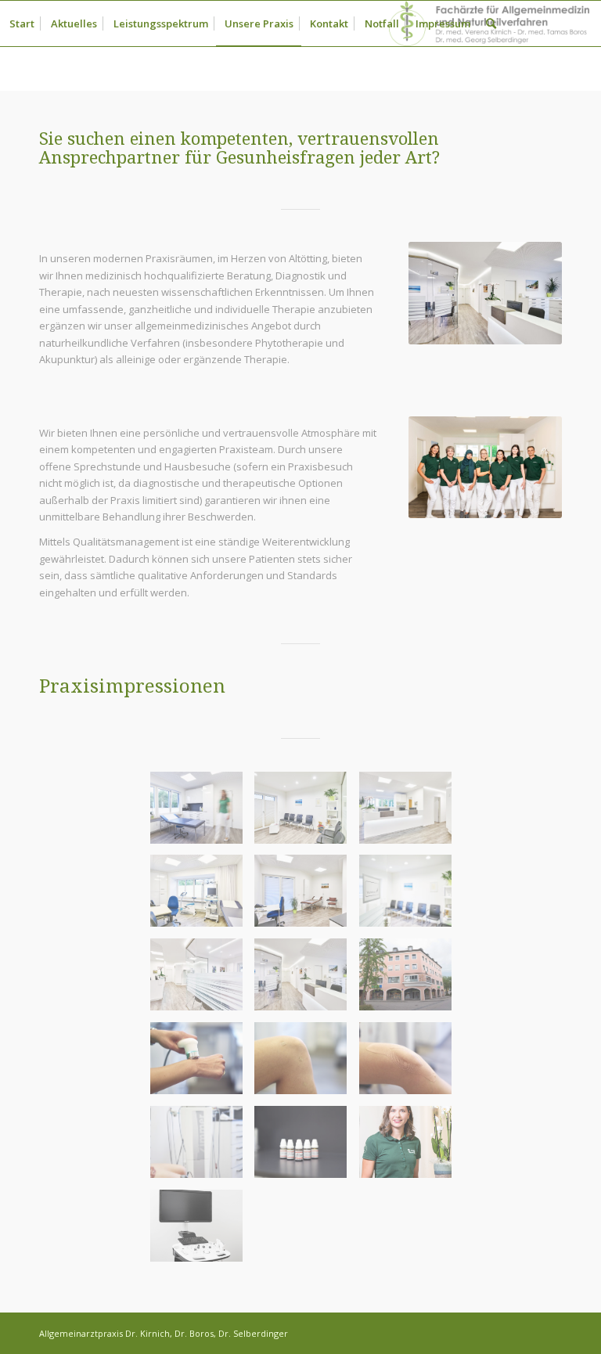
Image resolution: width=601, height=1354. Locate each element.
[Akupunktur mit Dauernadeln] (306, 1064)
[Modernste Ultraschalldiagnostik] (202, 1231)
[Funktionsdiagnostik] (202, 896)
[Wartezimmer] (306, 813)
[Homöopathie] (306, 1148)
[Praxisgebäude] (411, 980)
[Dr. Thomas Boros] (306, 1231)
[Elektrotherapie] (202, 1148)
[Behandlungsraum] (306, 896)
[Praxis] (202, 980)
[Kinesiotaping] (411, 1064)
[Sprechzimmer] (202, 813)
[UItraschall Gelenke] (202, 1064)
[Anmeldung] (411, 813)
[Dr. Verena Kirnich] (411, 1148)
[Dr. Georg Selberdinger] (411, 1231)
